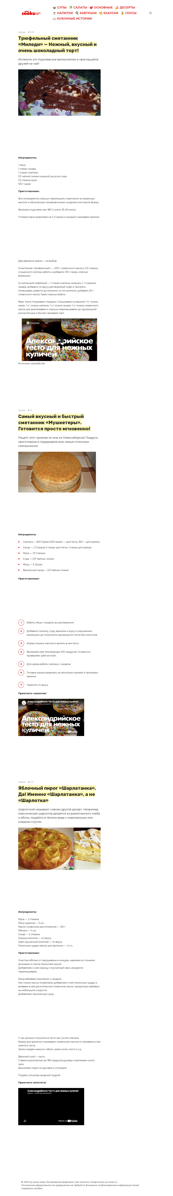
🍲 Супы (60, 7)
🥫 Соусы (129, 13)
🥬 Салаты (78, 7)
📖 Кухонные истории (72, 18)
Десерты (21, 32)
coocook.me (38, 363)
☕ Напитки (63, 13)
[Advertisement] (59, 135)
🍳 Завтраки (86, 13)
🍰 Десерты (125, 7)
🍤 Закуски (108, 13)
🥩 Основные (101, 7)
